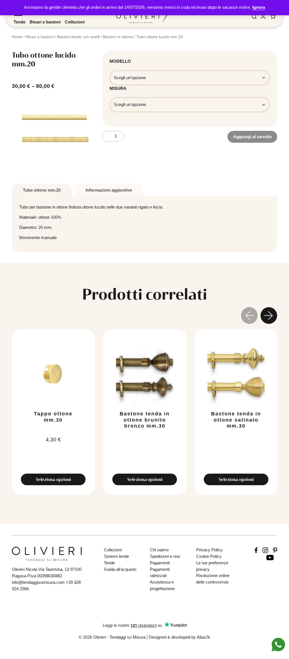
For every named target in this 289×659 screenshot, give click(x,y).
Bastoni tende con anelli (78, 36)
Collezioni (75, 21)
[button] (268, 316)
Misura (118, 88)
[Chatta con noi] (278, 644)
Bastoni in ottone (118, 36)
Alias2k (203, 637)
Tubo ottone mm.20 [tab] (42, 190)
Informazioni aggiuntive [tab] (109, 190)
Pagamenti (160, 562)
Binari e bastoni (45, 21)
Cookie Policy (209, 556)
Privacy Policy (209, 549)
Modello (120, 61)
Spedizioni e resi (165, 556)
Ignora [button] (258, 7)
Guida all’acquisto (120, 569)
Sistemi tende (116, 556)
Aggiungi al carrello (252, 136)
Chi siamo (159, 549)
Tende (19, 21)
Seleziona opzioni (53, 479)
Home (17, 36)
